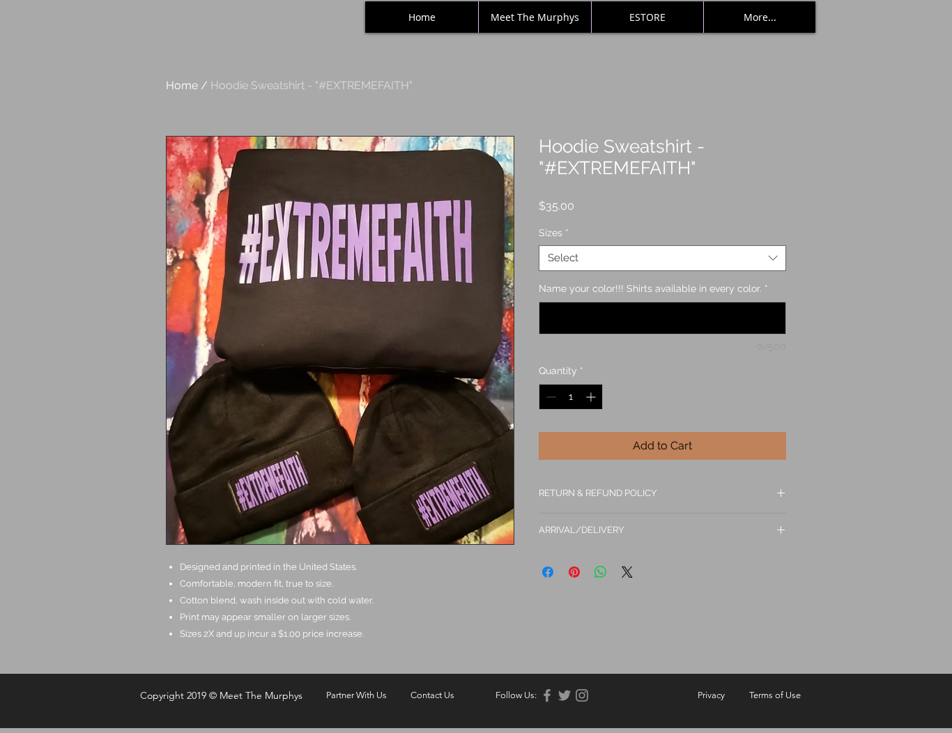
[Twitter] (564, 695)
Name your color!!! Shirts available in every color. (653, 288)
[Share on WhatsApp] (600, 572)
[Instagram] (582, 695)
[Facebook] (547, 695)
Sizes (554, 232)
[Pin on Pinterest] (574, 572)
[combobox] (662, 258)
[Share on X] (627, 572)
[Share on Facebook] (547, 572)
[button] (516, 695)
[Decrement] (549, 397)
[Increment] (592, 397)
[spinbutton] (570, 397)
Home (182, 85)
